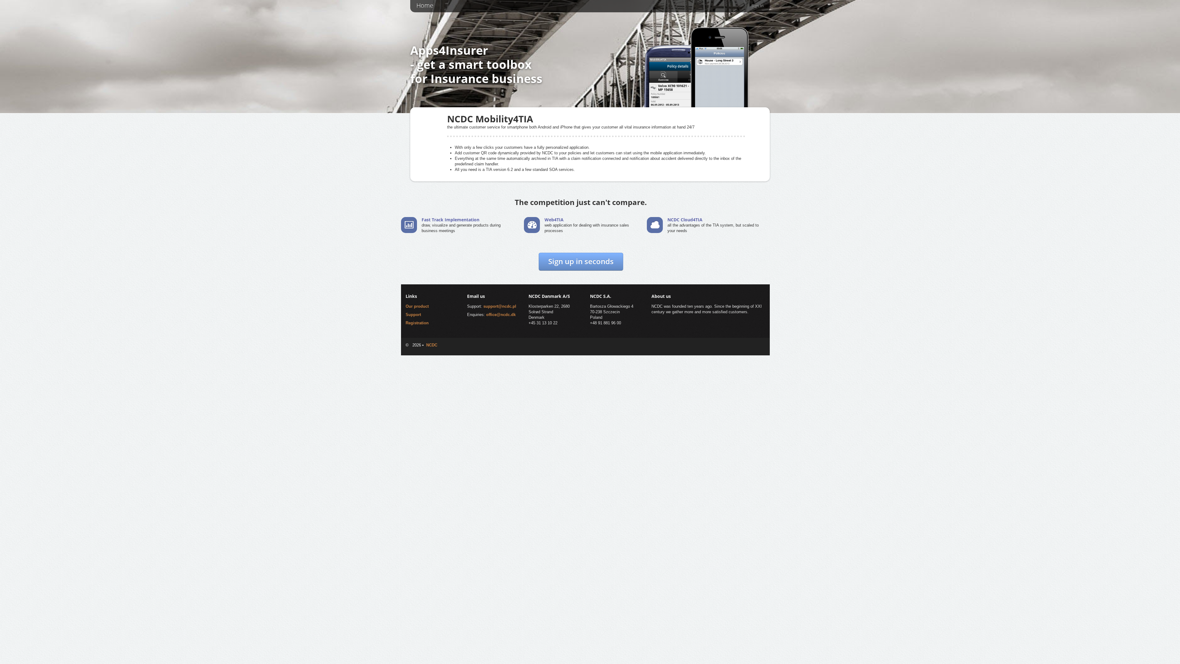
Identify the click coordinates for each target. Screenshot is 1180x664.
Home (424, 5)
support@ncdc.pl (499, 306)
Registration (417, 323)
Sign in (757, 5)
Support (413, 314)
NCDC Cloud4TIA (684, 220)
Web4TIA (554, 220)
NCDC (431, 345)
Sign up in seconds (581, 261)
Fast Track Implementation (450, 220)
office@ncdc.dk (501, 314)
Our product (417, 306)
